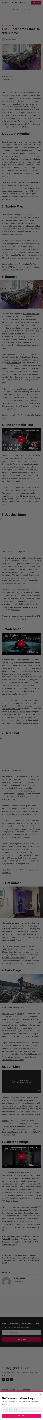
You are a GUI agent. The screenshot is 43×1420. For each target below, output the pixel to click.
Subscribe (21, 1416)
